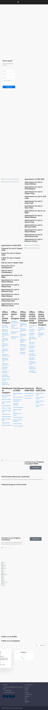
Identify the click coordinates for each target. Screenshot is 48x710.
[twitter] (7, 696)
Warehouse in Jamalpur (6, 399)
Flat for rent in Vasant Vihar (12, 263)
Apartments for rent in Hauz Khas (33, 207)
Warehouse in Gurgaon (6, 416)
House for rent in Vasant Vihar (11, 254)
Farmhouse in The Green (18, 397)
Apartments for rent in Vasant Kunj (33, 221)
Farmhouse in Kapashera (18, 407)
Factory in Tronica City (29, 395)
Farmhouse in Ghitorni (17, 423)
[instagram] (13, 696)
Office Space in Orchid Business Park (5, 351)
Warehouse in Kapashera (7, 425)
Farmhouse (27, 692)
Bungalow (27, 688)
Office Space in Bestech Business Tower (5, 335)
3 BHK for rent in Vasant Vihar (10, 259)
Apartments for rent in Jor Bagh (35, 212)
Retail (26, 698)
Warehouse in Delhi (6, 422)
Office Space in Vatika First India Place (23, 325)
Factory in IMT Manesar (29, 393)
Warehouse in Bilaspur (6, 405)
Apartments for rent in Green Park (33, 202)
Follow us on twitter (9, 637)
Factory (26, 690)
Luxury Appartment (28, 694)
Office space (27, 696)
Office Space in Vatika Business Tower (5, 345)
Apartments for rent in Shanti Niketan (33, 216)
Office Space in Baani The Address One (33, 339)
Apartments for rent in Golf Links (35, 197)
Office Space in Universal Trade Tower (5, 360)
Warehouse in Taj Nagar (6, 408)
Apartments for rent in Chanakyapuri (33, 188)
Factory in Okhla (28, 398)
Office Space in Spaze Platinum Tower (5, 340)
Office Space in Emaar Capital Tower (23, 336)
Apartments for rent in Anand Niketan (33, 183)
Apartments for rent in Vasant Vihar (33, 193)
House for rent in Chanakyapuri (8, 267)
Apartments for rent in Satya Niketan (33, 231)
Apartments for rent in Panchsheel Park (33, 235)
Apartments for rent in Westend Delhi (33, 226)
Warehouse (27, 701)
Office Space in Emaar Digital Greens (41, 335)
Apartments (27, 686)
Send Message (9, 86)
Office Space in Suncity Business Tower (32, 363)
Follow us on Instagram (10, 641)
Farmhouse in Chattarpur (18, 417)
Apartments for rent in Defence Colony (33, 240)
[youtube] (10, 696)
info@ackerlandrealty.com (9, 692)
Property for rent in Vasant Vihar (11, 249)
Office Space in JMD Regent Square (23, 341)
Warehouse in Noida (6, 414)
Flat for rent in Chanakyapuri (7, 271)
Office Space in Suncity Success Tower (41, 329)
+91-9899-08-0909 (8, 690)
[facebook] (4, 696)
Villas (26, 699)
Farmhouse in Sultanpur (18, 426)
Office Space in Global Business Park (23, 330)
